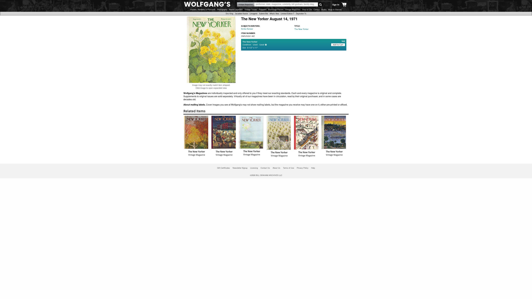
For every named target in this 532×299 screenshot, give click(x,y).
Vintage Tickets (251, 10)
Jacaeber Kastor (241, 14)
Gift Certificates (223, 168)
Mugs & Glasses (335, 10)
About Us (276, 168)
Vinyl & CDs (307, 10)
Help (313, 168)
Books (324, 10)
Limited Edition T (287, 14)
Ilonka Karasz (247, 28)
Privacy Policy (302, 168)
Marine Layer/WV (236, 10)
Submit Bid (263, 14)
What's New (274, 14)
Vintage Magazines (292, 10)
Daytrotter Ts (301, 14)
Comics (317, 10)
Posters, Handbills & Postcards (203, 10)
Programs (263, 10)
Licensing (254, 168)
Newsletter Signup (240, 168)
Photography (222, 10)
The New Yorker (301, 29)
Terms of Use (288, 168)
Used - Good (258, 44)
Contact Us (265, 168)
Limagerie (253, 14)
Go (320, 4)
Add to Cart (338, 44)
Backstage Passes (275, 10)
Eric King (229, 14)
